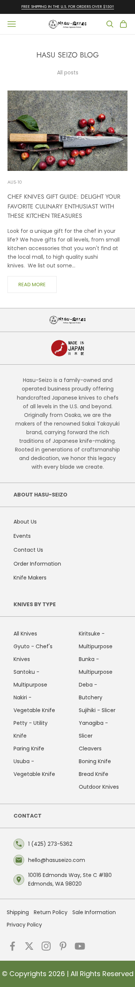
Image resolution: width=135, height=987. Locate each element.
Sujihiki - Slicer (97, 710)
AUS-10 (15, 182)
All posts (67, 72)
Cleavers (90, 748)
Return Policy (51, 912)
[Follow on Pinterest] (63, 946)
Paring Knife (29, 748)
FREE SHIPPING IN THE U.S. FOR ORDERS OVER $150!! (67, 6)
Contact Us (28, 550)
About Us (25, 521)
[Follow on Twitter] (29, 946)
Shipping (18, 912)
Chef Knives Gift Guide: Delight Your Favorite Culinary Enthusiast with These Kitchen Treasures (64, 206)
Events (22, 536)
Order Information (37, 563)
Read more (32, 284)
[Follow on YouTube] (80, 946)
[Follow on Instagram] (46, 946)
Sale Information (94, 912)
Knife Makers (30, 577)
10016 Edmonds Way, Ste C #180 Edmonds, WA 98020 (70, 879)
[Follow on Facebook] (12, 946)
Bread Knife (93, 774)
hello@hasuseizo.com (56, 860)
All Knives (25, 633)
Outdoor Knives (99, 787)
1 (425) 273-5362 (50, 844)
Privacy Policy (24, 924)
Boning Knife (95, 761)
